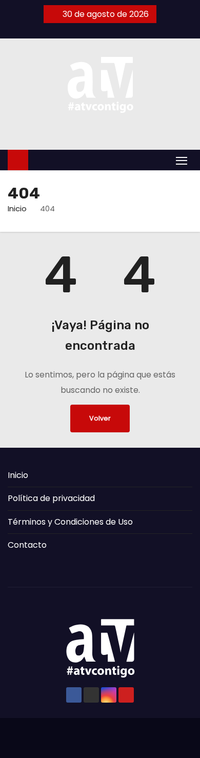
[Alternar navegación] (181, 160)
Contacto (27, 545)
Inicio (17, 208)
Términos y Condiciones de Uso (70, 522)
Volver (100, 418)
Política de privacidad (51, 498)
